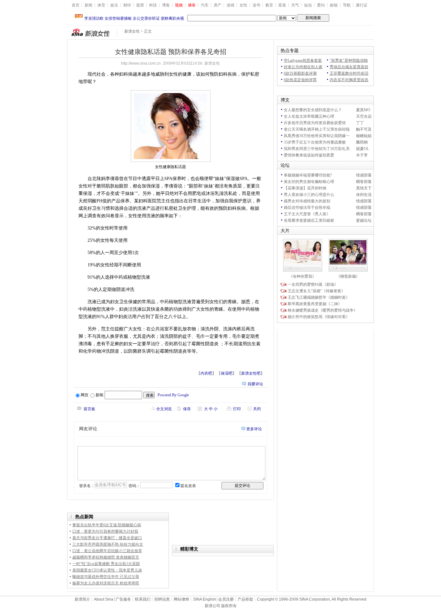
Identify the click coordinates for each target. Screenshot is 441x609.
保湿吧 (226, 373)
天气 (295, 5)
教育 (269, 5)
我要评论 (255, 384)
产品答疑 (245, 599)
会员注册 (226, 599)
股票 (140, 5)
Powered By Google (173, 395)
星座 (282, 5)
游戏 (230, 5)
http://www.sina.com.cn (141, 63)
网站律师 (181, 599)
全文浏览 (164, 409)
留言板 (89, 409)
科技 (153, 5)
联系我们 (142, 599)
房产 (217, 5)
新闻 (88, 5)
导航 (347, 5)
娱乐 (114, 5)
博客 (166, 5)
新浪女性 (132, 31)
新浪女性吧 (251, 373)
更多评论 (254, 429)
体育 (101, 5)
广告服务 (123, 599)
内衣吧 (206, 373)
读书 (256, 5)
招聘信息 (162, 599)
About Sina (103, 599)
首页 (75, 5)
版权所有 (229, 606)
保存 (187, 409)
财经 (127, 5)
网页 (84, 395)
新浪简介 (82, 599)
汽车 (205, 5)
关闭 (257, 409)
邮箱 (334, 5)
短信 (308, 5)
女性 (243, 5)
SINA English (204, 599)
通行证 (361, 5)
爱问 (321, 5)
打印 (237, 409)
